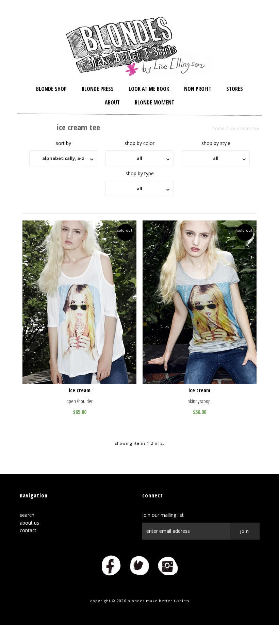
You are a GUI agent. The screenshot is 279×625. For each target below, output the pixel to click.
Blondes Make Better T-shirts (158, 600)
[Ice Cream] (79, 302)
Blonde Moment (154, 102)
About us (29, 523)
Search (27, 515)
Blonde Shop (51, 89)
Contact (28, 530)
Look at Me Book (149, 89)
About (112, 102)
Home (218, 128)
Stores (234, 89)
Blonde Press (98, 89)
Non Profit (197, 89)
